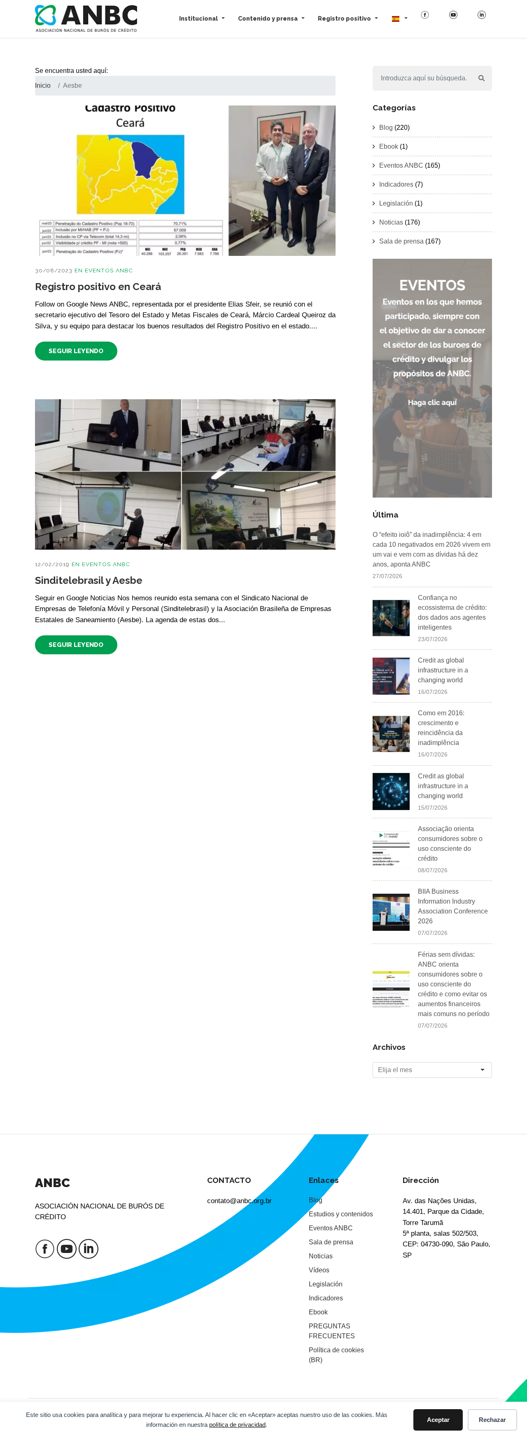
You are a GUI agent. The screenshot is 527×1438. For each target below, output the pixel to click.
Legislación (396, 203)
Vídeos (319, 1270)
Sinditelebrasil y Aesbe (88, 580)
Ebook (388, 146)
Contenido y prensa (268, 18)
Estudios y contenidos (341, 1214)
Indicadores (396, 184)
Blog (386, 127)
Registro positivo (344, 18)
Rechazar (492, 1419)
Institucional (198, 18)
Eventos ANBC (109, 270)
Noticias (391, 222)
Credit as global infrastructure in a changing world (443, 670)
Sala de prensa (401, 241)
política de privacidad (237, 1424)
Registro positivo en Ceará (98, 287)
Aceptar (438, 1419)
